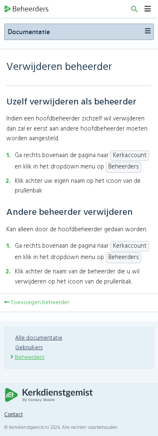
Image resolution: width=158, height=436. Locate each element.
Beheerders (30, 8)
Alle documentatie (38, 338)
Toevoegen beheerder (39, 303)
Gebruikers (29, 348)
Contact (13, 415)
